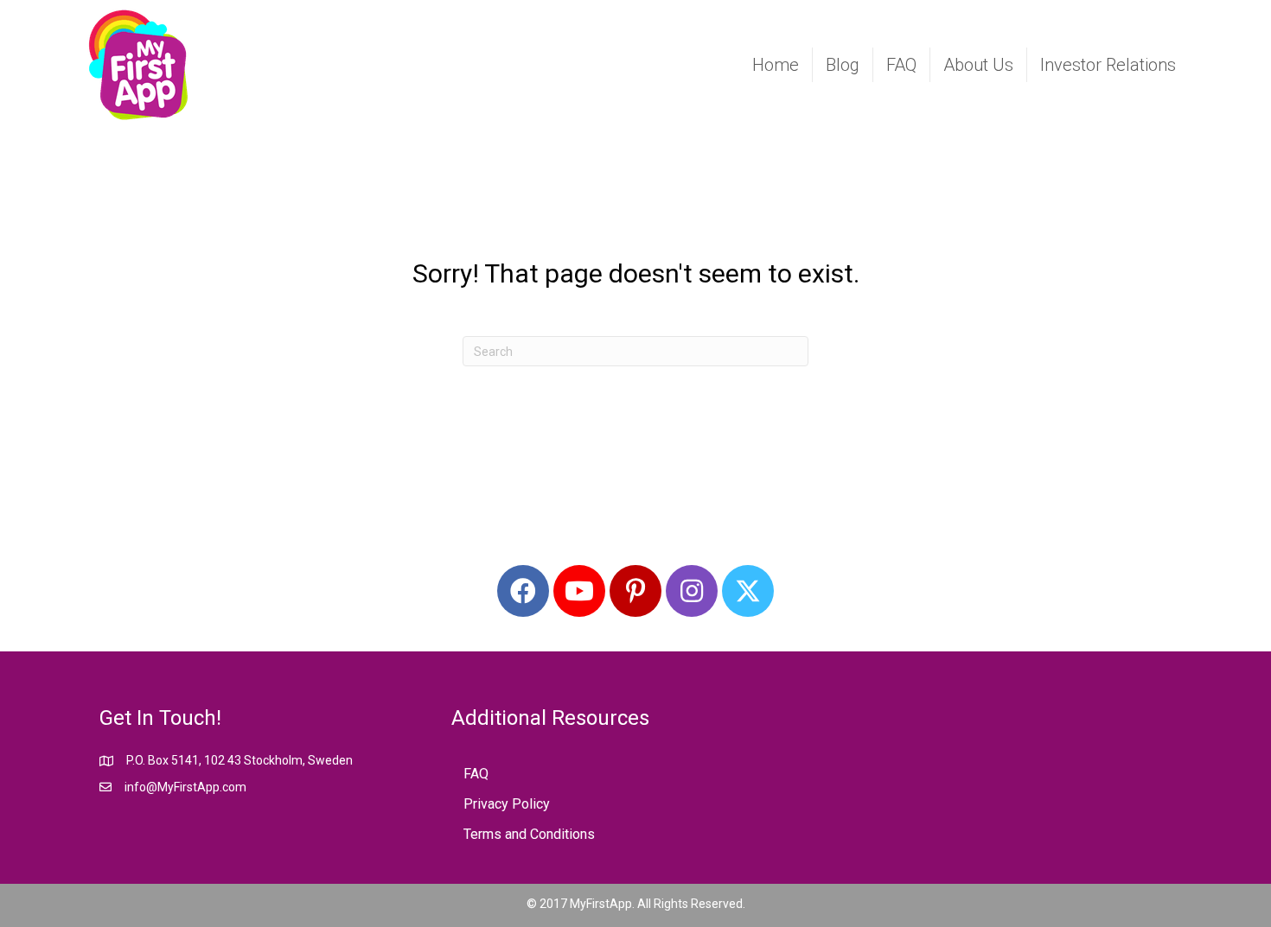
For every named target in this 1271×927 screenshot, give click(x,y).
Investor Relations (1108, 64)
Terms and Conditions (529, 834)
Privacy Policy (506, 804)
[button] (523, 591)
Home (775, 64)
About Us (978, 64)
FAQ (901, 64)
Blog (842, 64)
